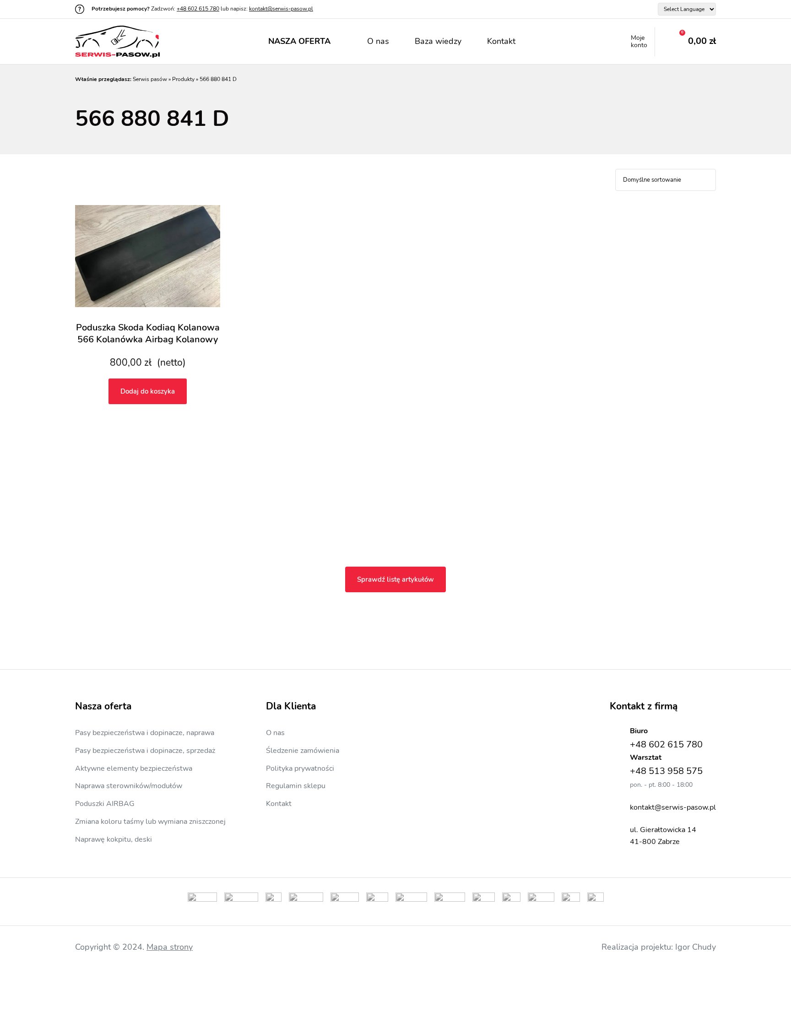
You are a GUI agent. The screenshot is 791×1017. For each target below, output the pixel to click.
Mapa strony (169, 946)
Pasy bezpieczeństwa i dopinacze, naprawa (144, 733)
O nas (378, 41)
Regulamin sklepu (295, 786)
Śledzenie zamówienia (302, 751)
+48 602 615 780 (198, 8)
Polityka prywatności (300, 768)
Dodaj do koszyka (147, 391)
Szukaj (546, 41)
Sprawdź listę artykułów (395, 579)
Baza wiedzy (438, 41)
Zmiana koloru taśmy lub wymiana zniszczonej (150, 822)
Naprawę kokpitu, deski (113, 839)
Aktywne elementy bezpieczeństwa (133, 768)
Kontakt (501, 41)
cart (685, 41)
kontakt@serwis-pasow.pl (281, 8)
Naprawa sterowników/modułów (128, 786)
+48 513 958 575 (666, 771)
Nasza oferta (299, 41)
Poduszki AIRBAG (105, 804)
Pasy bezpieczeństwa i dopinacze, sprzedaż (145, 751)
